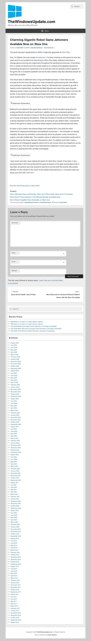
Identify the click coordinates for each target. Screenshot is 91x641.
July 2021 (14, 485)
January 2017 (15, 610)
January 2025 (15, 387)
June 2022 (14, 459)
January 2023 (15, 443)
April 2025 (14, 380)
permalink (63, 202)
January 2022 (15, 471)
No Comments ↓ (49, 48)
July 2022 (14, 457)
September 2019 (16, 536)
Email (13, 261)
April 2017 (14, 604)
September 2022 (16, 452)
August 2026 (15, 343)
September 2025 (16, 368)
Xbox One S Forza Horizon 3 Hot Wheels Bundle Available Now (35, 197)
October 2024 (15, 394)
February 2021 (15, 496)
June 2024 (14, 403)
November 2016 (16, 615)
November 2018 (16, 559)
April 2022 (14, 464)
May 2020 (14, 517)
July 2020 (14, 513)
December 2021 (16, 473)
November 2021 (16, 475)
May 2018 (14, 573)
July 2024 (14, 401)
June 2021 (14, 487)
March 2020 (14, 522)
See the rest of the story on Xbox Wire (25, 185)
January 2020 (15, 527)
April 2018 (14, 576)
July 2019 (14, 541)
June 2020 (14, 515)
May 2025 (14, 378)
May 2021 (14, 489)
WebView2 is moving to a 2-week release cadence (27, 321)
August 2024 (15, 399)
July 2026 (14, 345)
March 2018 (14, 578)
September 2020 (16, 508)
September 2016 (16, 620)
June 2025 (14, 375)
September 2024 (16, 396)
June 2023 (14, 431)
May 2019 (14, 545)
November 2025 (16, 364)
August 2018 (15, 566)
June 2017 (14, 599)
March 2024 (14, 410)
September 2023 (16, 424)
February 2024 (15, 413)
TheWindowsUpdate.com (31, 21)
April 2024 (14, 408)
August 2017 (15, 594)
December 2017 (16, 585)
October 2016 (15, 617)
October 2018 (15, 562)
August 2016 (15, 622)
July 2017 (14, 597)
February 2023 (15, 440)
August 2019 (15, 538)
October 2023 (15, 422)
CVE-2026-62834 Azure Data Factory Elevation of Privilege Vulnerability (34, 326)
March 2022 (14, 466)
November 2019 (16, 531)
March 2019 (14, 550)
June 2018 (14, 571)
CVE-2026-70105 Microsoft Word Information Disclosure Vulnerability (33, 331)
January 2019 (15, 555)
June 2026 (14, 347)
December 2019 (16, 529)
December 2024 (16, 389)
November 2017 (16, 587)
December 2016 (16, 613)
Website (14, 270)
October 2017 (15, 589)
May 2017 (14, 601)
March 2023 (14, 438)
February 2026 (15, 357)
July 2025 (14, 373)
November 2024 (16, 392)
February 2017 (15, 608)
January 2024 (15, 415)
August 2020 (15, 510)
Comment (15, 223)
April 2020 (14, 520)
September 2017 (16, 592)
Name (13, 253)
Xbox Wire (66, 52)
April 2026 (14, 352)
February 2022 (15, 468)
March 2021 (14, 494)
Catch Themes (52, 635)
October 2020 (15, 506)
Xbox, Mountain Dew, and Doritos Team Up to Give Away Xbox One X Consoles (41, 194)
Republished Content (31, 202)
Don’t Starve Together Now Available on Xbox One (30, 200)
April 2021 (14, 492)
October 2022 (15, 450)
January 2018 (15, 583)
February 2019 (15, 552)
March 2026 (14, 354)
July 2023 (14, 429)
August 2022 (15, 454)
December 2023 (16, 417)
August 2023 (15, 427)
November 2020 (16, 503)
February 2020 (15, 524)
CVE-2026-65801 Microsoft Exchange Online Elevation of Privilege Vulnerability (36, 328)
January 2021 (15, 499)
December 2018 (16, 557)
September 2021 (16, 480)
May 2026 (14, 350)
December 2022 (16, 445)
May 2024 (14, 406)
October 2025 (15, 366)
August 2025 (15, 371)
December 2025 (16, 361)
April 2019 (14, 548)
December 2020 (16, 501)
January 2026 (15, 359)
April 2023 (14, 436)
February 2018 (15, 580)
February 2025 (15, 385)
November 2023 (16, 420)
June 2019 (14, 543)
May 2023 (14, 433)
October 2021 (15, 478)
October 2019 (15, 534)
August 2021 (15, 482)
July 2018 (14, 569)
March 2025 (14, 382)
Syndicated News (36, 48)
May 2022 (14, 461)
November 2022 (16, 448)
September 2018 (16, 564)
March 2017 (14, 606)
